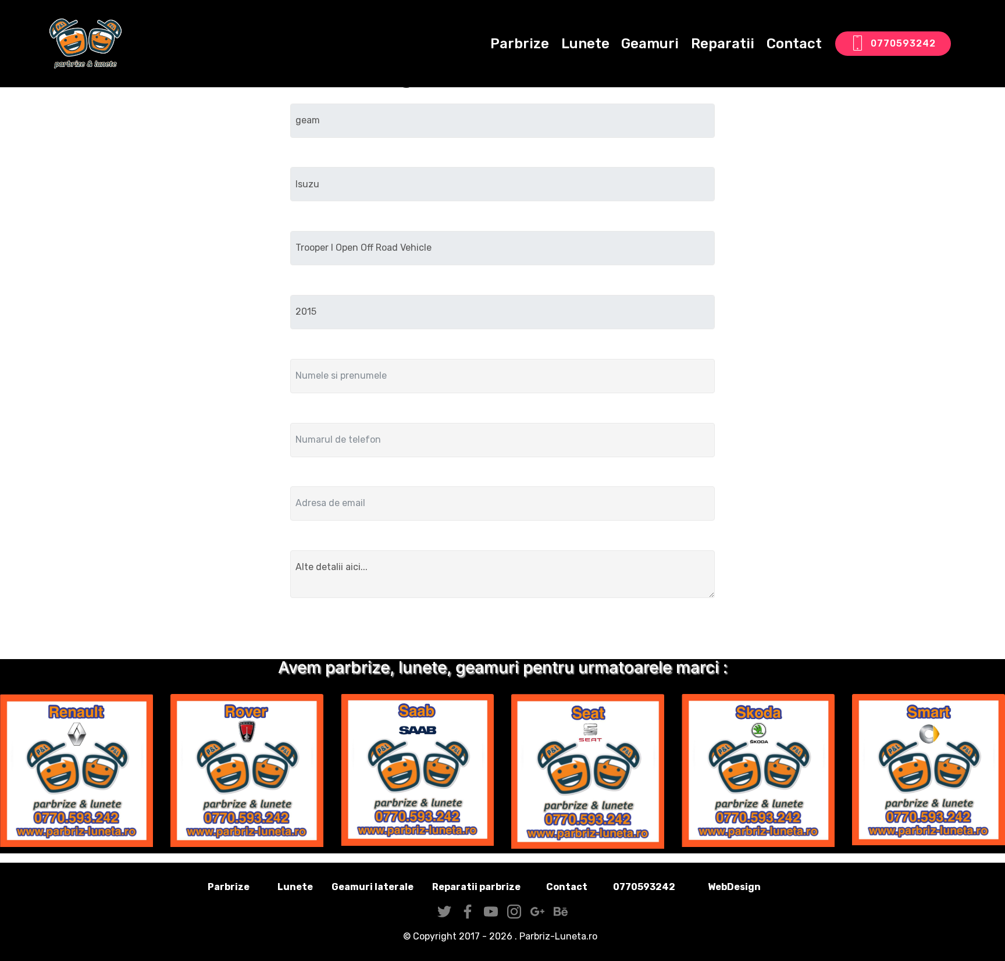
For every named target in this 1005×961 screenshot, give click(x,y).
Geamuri (650, 43)
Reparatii (722, 43)
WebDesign (752, 886)
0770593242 (903, 43)
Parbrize (519, 43)
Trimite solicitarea (503, 630)
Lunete (585, 43)
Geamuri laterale (373, 886)
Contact (794, 43)
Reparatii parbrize (476, 886)
